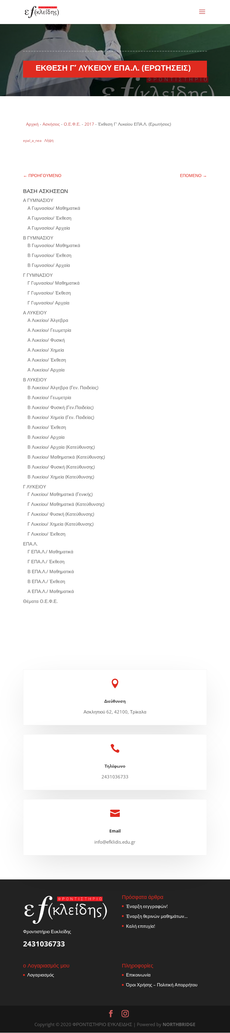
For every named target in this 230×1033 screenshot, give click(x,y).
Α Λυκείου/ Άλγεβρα (48, 320)
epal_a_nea (32, 140)
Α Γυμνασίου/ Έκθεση (49, 218)
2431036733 (44, 944)
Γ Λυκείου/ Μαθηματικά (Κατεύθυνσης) (66, 504)
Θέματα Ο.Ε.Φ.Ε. (40, 601)
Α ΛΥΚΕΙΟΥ (35, 313)
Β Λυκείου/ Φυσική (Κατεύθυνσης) (61, 467)
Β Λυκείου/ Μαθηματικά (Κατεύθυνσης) (66, 457)
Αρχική (32, 124)
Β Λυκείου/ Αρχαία (46, 437)
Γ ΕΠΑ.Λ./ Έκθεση (46, 561)
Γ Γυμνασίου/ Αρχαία (48, 303)
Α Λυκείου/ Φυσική (46, 340)
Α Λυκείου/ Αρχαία (46, 370)
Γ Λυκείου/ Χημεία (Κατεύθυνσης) (60, 524)
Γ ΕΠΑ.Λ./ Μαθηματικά (50, 552)
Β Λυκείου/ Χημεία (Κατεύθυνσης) (61, 477)
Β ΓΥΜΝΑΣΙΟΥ (38, 238)
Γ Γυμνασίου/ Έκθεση (49, 293)
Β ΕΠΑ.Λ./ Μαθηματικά (51, 571)
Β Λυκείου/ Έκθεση (47, 427)
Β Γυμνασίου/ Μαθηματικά (54, 245)
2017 (89, 124)
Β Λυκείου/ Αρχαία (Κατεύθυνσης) (61, 447)
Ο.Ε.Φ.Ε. (72, 124)
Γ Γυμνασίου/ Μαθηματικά (54, 283)
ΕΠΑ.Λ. (30, 544)
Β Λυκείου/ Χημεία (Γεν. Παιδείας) (61, 417)
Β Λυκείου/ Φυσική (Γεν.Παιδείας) (60, 407)
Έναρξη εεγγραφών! (147, 906)
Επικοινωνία (138, 975)
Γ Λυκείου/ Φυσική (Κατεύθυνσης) (61, 514)
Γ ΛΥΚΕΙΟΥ (34, 487)
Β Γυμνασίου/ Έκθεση (49, 255)
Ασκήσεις (51, 124)
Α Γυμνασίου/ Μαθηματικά (54, 208)
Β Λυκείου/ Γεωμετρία (49, 397)
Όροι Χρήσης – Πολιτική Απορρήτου (161, 985)
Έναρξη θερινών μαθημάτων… (157, 916)
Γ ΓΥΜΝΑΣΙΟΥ (38, 275)
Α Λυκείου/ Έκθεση (47, 360)
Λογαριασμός (40, 975)
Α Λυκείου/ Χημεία (46, 350)
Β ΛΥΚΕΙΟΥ (35, 380)
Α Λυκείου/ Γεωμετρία (49, 330)
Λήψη (49, 140)
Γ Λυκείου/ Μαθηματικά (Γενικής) (60, 494)
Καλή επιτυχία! (140, 926)
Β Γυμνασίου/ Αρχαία (49, 265)
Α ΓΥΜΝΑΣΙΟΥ (38, 200)
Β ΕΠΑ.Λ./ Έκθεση (46, 581)
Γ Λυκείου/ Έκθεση (46, 534)
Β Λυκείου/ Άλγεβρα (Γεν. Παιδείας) (63, 387)
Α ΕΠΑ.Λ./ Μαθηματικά (51, 591)
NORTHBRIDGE (179, 1024)
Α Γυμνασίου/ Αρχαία (49, 228)
